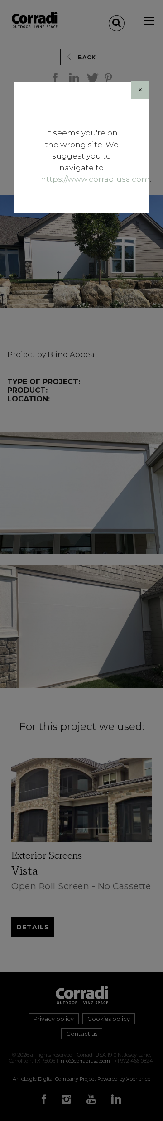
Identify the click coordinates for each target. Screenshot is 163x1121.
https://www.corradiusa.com (95, 179)
